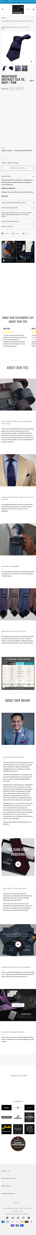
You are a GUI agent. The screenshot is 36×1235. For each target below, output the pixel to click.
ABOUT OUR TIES (7, 226)
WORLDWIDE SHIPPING (10, 207)
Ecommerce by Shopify (20, 1214)
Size (3, 147)
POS (6, 1214)
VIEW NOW (18, 1005)
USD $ (27, 9)
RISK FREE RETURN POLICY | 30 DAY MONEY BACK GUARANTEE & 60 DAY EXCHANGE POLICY (16, 214)
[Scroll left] (2, 339)
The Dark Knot (9, 1208)
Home (4, 18)
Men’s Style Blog (26, 1208)
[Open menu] (4, 9)
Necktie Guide (17, 1211)
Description (6, 176)
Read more (5, 196)
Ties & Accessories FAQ (10, 221)
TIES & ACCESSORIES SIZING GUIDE (13, 202)
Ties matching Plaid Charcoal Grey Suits (17, 21)
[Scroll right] (34, 339)
